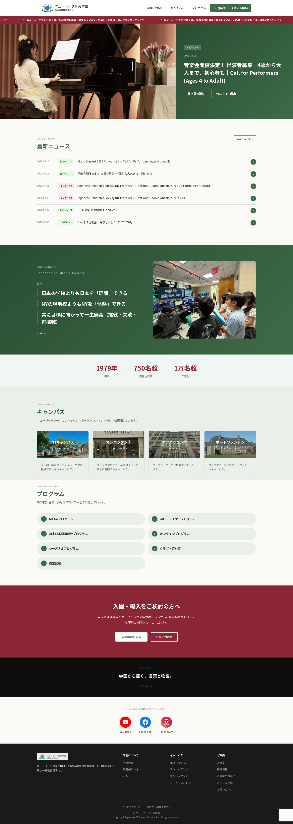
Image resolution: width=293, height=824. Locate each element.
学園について (155, 8)
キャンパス (178, 8)
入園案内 (222, 763)
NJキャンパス (178, 763)
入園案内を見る (131, 637)
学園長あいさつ (132, 769)
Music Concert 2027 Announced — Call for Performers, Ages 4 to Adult (124, 161)
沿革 (125, 776)
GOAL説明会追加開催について (97, 210)
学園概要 (128, 763)
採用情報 (222, 769)
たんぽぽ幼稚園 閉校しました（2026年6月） (106, 222)
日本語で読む (196, 93)
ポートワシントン (180, 782)
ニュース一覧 (245, 138)
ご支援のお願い (226, 776)
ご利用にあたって (131, 807)
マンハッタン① (179, 769)
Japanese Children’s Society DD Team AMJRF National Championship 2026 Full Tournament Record (143, 186)
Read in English (225, 93)
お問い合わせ (164, 637)
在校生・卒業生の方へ (159, 807)
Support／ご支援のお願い (231, 8)
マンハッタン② (179, 776)
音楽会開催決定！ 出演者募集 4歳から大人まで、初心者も (115, 173)
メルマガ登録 (225, 782)
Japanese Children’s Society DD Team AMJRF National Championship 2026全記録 (131, 198)
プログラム (199, 8)
